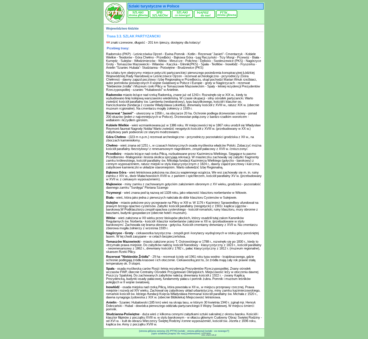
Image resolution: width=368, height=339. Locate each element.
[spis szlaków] (159, 333)
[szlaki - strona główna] (191, 331)
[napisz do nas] (177, 333)
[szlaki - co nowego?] (217, 331)
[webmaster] (193, 333)
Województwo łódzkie (122, 28)
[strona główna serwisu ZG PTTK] (158, 331)
